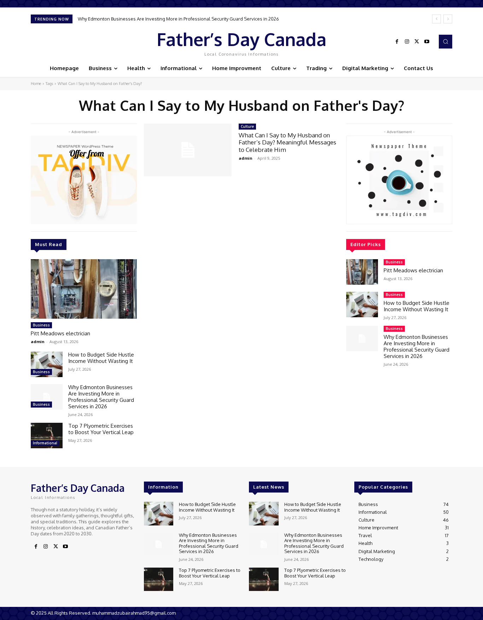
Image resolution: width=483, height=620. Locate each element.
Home (36, 83)
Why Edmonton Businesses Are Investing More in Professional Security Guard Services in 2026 (178, 19)
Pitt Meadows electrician (60, 333)
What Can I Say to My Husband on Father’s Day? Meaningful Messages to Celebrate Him (287, 142)
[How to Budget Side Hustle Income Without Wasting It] (47, 364)
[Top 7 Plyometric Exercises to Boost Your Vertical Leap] (47, 435)
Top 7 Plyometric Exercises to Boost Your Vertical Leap (101, 429)
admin (38, 341)
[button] (445, 41)
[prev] (436, 19)
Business (41, 325)
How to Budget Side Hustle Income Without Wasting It (101, 357)
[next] (447, 19)
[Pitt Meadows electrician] (84, 289)
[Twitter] (417, 42)
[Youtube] (427, 42)
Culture (247, 126)
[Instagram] (407, 42)
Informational (45, 442)
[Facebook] (397, 42)
